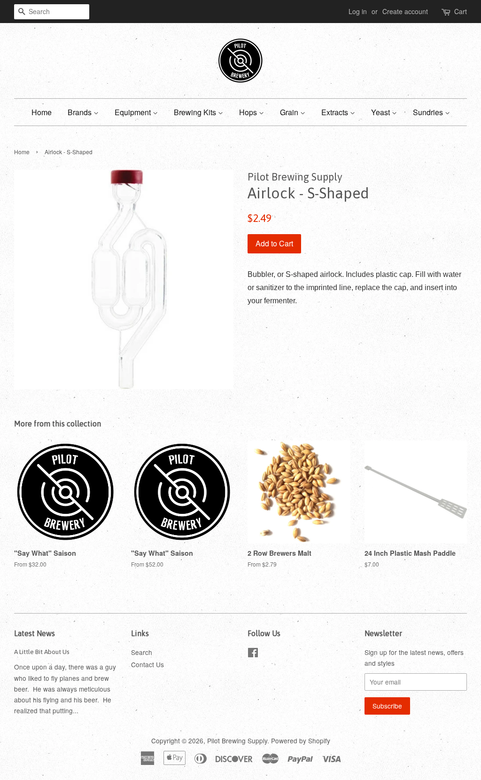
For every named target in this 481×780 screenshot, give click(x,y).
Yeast (381, 112)
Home (41, 112)
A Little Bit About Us (42, 651)
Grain (290, 112)
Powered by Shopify (300, 740)
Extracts (335, 112)
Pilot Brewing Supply (237, 740)
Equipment (134, 112)
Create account (405, 11)
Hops (249, 112)
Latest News (34, 633)
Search (141, 652)
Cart (460, 11)
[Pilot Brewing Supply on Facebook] (253, 654)
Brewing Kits (196, 112)
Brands (80, 112)
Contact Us (147, 664)
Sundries (429, 112)
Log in (358, 11)
